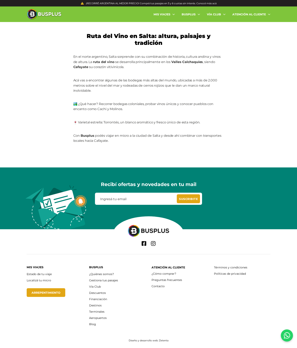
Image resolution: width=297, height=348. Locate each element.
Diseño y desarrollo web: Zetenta (149, 340)
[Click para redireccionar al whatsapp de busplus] (287, 335)
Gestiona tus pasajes (103, 280)
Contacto (158, 286)
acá (214, 3)
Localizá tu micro (39, 280)
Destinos (95, 305)
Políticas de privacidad (230, 273)
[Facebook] (144, 243)
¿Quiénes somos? (101, 274)
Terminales (96, 311)
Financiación (98, 299)
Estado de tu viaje (39, 274)
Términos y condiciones (230, 267)
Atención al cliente (168, 267)
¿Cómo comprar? (164, 273)
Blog (92, 324)
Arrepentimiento (46, 292)
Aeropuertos (98, 318)
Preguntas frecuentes (167, 280)
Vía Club (95, 286)
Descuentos (97, 293)
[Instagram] (153, 243)
